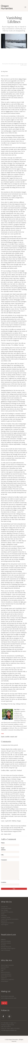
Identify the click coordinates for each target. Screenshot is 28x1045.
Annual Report (4, 981)
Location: (3, 882)
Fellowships (4, 915)
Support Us (4, 977)
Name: (3, 843)
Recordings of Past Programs (8, 948)
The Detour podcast (6, 943)
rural (16, 736)
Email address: (3, 848)
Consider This (4, 906)
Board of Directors (5, 972)
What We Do (6, 901)
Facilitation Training (5, 917)
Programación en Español (7, 922)
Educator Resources (6, 946)
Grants (2, 913)
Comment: (4, 860)
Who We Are (6, 960)
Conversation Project (6, 908)
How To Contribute (5, 950)
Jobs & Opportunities (6, 976)
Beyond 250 (4, 921)
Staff (2, 970)
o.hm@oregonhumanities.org (8, 1030)
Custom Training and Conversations (9, 919)
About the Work (5, 967)
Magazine (3, 939)
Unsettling (5, 728)
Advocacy (3, 968)
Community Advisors (6, 974)
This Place (3, 945)
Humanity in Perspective (7, 912)
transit (12, 736)
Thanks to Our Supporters (7, 979)
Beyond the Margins (6, 941)
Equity (3, 736)
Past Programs (4, 924)
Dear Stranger (4, 910)
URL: (2, 855)
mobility (7, 736)
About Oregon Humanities (7, 965)
